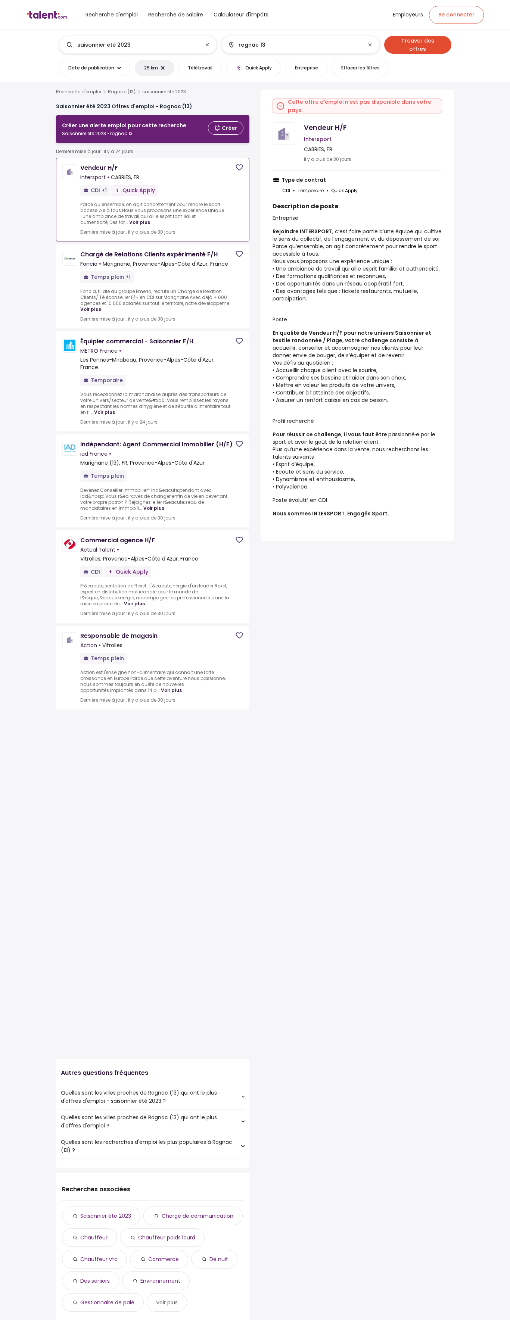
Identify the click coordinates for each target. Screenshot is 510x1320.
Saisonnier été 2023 (105, 1216)
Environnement (160, 1281)
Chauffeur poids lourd (166, 1237)
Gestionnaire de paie (107, 1302)
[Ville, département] (294, 45)
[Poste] (131, 45)
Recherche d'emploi (78, 92)
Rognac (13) (122, 92)
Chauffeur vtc (99, 1259)
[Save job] (239, 167)
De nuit (218, 1259)
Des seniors (95, 1281)
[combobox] (137, 45)
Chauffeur (94, 1237)
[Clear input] (207, 45)
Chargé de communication (197, 1216)
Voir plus (139, 222)
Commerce (163, 1259)
